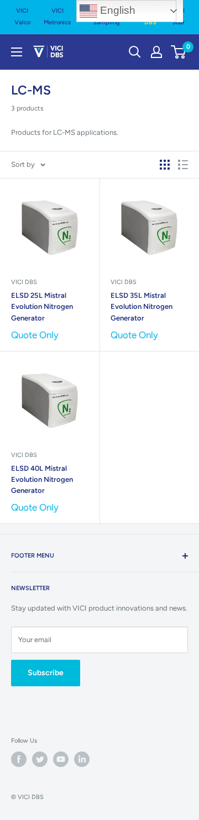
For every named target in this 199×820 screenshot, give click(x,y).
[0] (179, 52)
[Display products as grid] (165, 165)
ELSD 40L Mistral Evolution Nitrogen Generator (42, 479)
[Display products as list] (183, 165)
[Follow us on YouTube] (61, 759)
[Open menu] (16, 52)
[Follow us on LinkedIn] (82, 759)
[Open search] (135, 52)
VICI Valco (22, 16)
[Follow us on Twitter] (40, 759)
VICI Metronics (57, 16)
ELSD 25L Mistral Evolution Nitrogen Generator (42, 306)
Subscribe (46, 672)
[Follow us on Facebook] (19, 759)
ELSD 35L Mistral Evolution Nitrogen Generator (141, 306)
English (116, 10)
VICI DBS (24, 282)
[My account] (156, 52)
